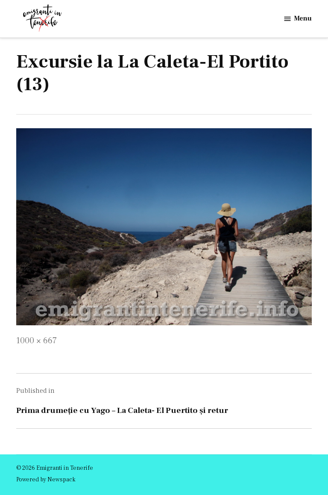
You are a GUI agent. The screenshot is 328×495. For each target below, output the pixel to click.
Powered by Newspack (46, 479)
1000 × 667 (36, 340)
